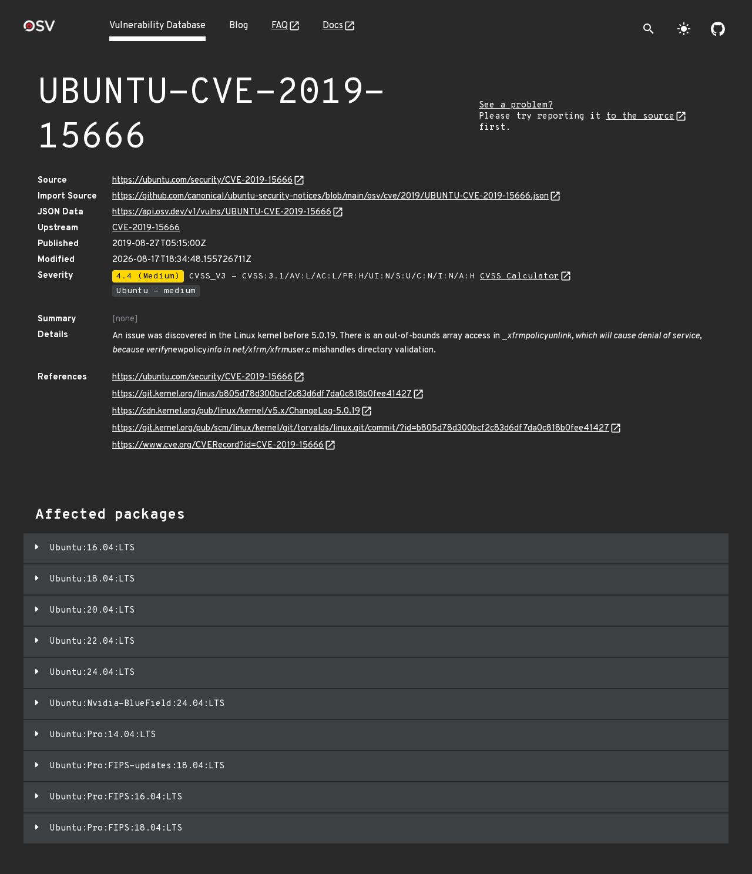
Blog (238, 26)
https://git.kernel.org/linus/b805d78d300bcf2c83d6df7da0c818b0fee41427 (262, 394)
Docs (333, 26)
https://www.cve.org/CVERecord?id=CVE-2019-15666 (218, 445)
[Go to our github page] (718, 29)
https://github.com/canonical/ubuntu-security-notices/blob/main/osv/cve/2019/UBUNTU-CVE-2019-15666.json (330, 196)
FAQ (279, 26)
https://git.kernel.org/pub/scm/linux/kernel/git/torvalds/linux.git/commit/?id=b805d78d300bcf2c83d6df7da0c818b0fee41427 (360, 428)
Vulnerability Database (157, 26)
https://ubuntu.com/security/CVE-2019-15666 (202, 180)
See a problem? (516, 105)
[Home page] (39, 30)
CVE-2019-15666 (146, 228)
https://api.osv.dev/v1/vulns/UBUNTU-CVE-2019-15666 (221, 212)
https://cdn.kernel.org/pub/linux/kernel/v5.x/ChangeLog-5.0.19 (236, 411)
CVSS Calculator (519, 276)
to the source (640, 116)
